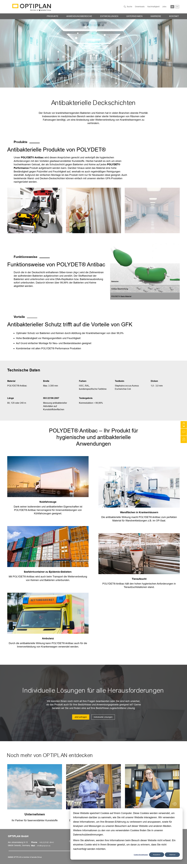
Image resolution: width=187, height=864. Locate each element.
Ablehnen (172, 855)
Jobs (164, 6)
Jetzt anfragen (80, 717)
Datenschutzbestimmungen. (88, 834)
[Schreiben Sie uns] (183, 432)
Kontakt (174, 16)
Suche (129, 6)
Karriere (156, 16)
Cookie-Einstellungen (141, 854)
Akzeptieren (156, 855)
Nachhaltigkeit (153, 6)
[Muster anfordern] (183, 439)
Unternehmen (134, 16)
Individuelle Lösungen (103, 717)
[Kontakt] (183, 424)
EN (177, 7)
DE (172, 7)
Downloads (140, 6)
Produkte (52, 16)
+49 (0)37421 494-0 (46, 842)
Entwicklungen (109, 16)
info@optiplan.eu (44, 846)
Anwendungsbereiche (79, 16)
